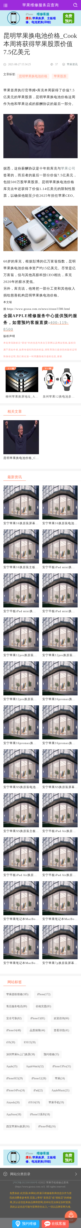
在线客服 (59, 1224)
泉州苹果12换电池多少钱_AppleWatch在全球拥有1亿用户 (59, 396)
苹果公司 (68, 168)
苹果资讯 (72, 64)
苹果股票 (60, 76)
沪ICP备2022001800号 (25, 1182)
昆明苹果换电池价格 (33, 76)
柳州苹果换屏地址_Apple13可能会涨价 (21, 396)
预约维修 (29, 1224)
